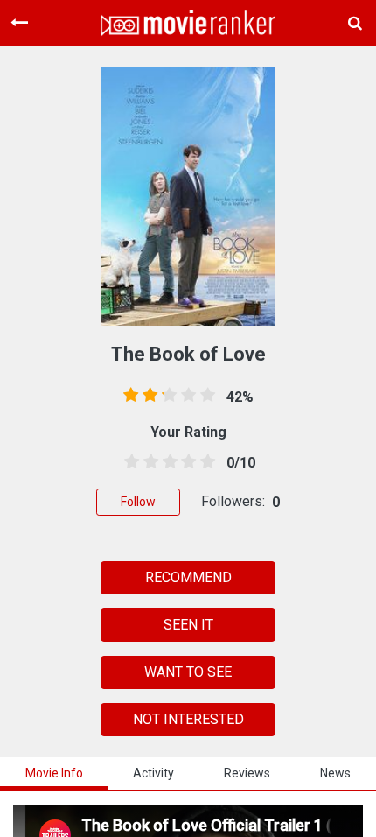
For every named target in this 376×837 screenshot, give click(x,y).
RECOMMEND (188, 577)
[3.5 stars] (185, 462)
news (335, 773)
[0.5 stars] (128, 462)
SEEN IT (188, 624)
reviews (247, 773)
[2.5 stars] (167, 462)
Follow (138, 502)
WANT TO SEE (188, 672)
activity (153, 773)
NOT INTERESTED (188, 719)
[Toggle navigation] (19, 23)
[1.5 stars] (148, 462)
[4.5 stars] (204, 462)
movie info (54, 773)
